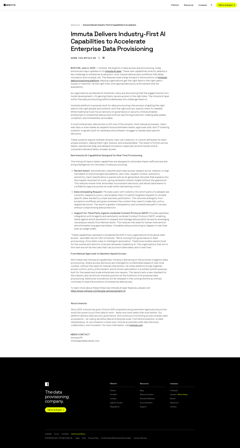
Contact (173, 407)
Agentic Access (116, 403)
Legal (77, 438)
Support (143, 407)
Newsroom (75, 25)
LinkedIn (48, 434)
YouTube (65, 434)
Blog (142, 390)
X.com (56, 434)
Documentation (146, 403)
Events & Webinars (147, 398)
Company (174, 390)
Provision (113, 394)
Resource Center (147, 394)
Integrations (114, 407)
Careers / (178, 394)
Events (172, 398)
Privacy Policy (93, 438)
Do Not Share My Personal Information (116, 438)
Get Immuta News (78, 434)
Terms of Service (140, 438)
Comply (113, 398)
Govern (113, 390)
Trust (84, 438)
